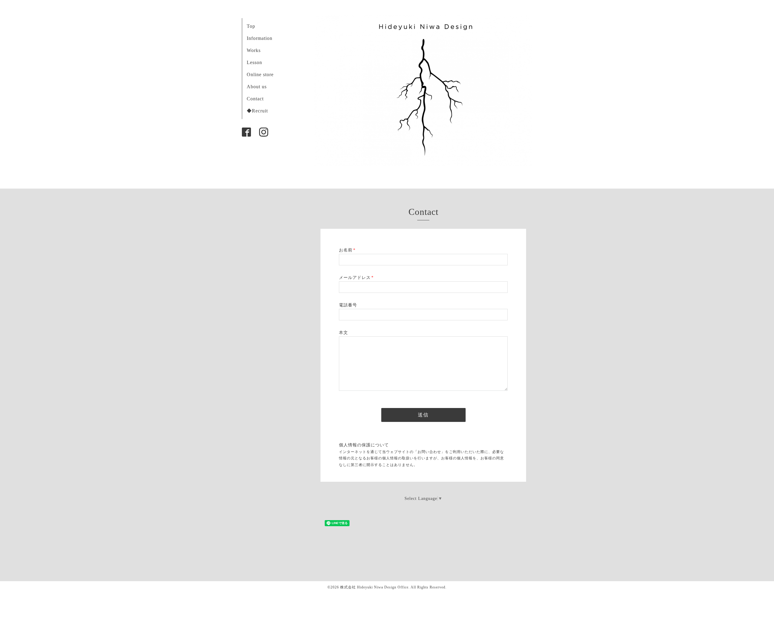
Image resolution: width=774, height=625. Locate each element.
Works (254, 50)
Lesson (254, 62)
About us (257, 86)
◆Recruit (257, 110)
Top (251, 26)
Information (259, 38)
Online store (260, 74)
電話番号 (348, 305)
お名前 (347, 250)
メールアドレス (356, 277)
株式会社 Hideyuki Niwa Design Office (374, 587)
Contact (255, 98)
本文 (343, 332)
